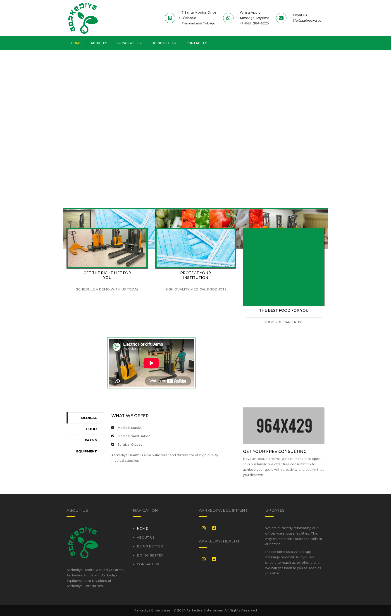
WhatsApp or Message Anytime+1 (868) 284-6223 (254, 17)
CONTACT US (196, 43)
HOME (76, 43)
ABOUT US (99, 43)
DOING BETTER (164, 43)
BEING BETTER (129, 43)
